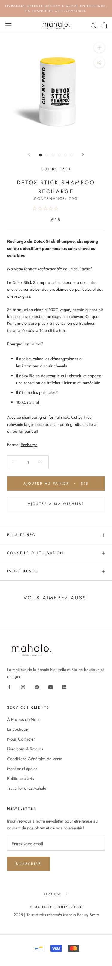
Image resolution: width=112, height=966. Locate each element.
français (53, 894)
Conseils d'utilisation (35, 553)
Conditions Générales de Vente (34, 759)
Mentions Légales (22, 769)
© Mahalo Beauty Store (56, 907)
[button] (46, 208)
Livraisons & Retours (25, 749)
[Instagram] (23, 686)
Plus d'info (21, 534)
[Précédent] (29, 154)
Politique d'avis (20, 778)
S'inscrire (28, 863)
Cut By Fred (55, 169)
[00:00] (56, 89)
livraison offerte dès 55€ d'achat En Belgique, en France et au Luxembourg (56, 8)
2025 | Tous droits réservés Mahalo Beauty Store (56, 915)
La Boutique (17, 729)
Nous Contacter (21, 739)
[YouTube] (50, 686)
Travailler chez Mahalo (26, 788)
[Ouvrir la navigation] (8, 25)
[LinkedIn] (64, 686)
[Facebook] (9, 686)
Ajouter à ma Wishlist (56, 503)
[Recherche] (93, 25)
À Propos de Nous (23, 719)
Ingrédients (22, 571)
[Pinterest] (37, 686)
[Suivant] (83, 154)
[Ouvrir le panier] (104, 25)
